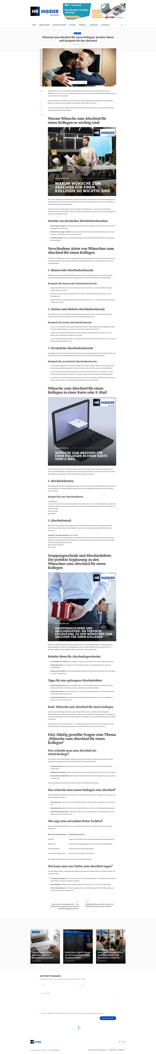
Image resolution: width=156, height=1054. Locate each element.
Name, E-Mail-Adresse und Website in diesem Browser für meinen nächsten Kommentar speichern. (72, 1013)
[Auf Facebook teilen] (77, 82)
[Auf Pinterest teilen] (82, 82)
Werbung (121, 1050)
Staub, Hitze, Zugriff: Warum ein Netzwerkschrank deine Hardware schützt (78, 955)
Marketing (94, 25)
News (34, 25)
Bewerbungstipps (59, 25)
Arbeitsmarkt (44, 25)
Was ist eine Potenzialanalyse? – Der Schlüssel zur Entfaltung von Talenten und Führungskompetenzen (64, 906)
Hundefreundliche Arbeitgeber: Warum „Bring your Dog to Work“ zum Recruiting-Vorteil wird (110, 954)
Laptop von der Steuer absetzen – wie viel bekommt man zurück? (43, 955)
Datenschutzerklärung (97, 1050)
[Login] (121, 25)
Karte (49, 488)
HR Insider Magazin (55, 1050)
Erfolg (82, 329)
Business (72, 25)
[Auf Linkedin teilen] (84, 82)
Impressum (112, 1050)
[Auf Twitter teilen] (79, 82)
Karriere (82, 25)
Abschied (51, 199)
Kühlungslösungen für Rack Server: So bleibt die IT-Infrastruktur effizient (99, 905)
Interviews (105, 25)
